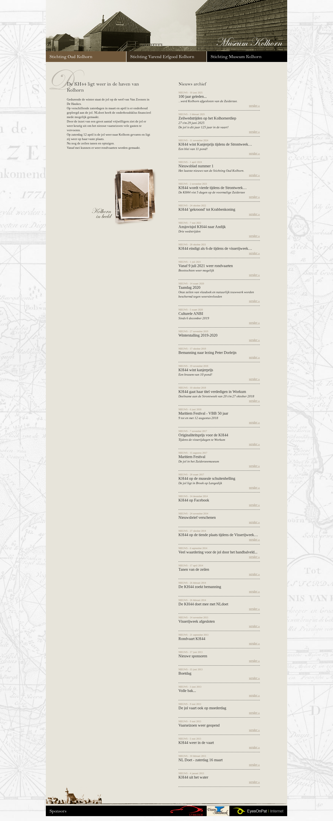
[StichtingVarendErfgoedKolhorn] (166, 56)
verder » (254, 105)
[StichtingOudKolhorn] (86, 56)
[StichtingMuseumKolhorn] (247, 56)
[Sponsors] (58, 810)
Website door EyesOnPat (258, 811)
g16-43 (186, 811)
